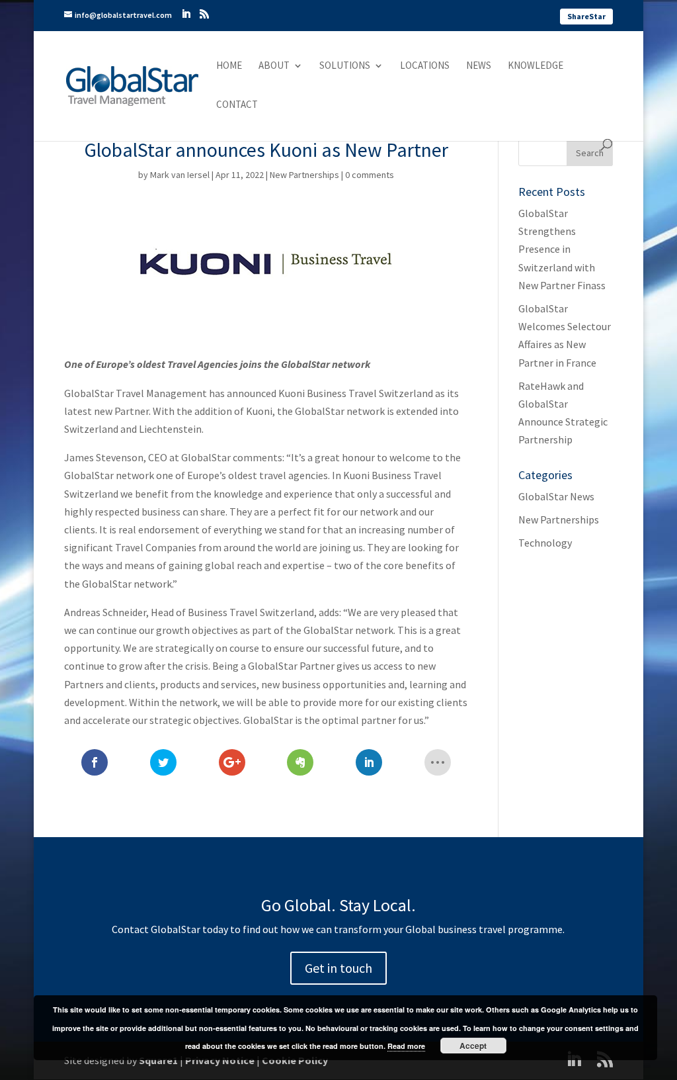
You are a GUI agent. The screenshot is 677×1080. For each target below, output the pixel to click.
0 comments (369, 175)
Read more (406, 1046)
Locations (425, 66)
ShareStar (586, 16)
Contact (237, 105)
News (478, 66)
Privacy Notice (220, 1060)
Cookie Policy (295, 1060)
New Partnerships (304, 175)
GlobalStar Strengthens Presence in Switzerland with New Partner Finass (562, 249)
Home (229, 66)
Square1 (158, 1060)
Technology (545, 542)
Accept (473, 1046)
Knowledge (535, 66)
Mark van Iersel (180, 175)
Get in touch (338, 968)
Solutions (344, 66)
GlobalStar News (556, 496)
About (274, 66)
